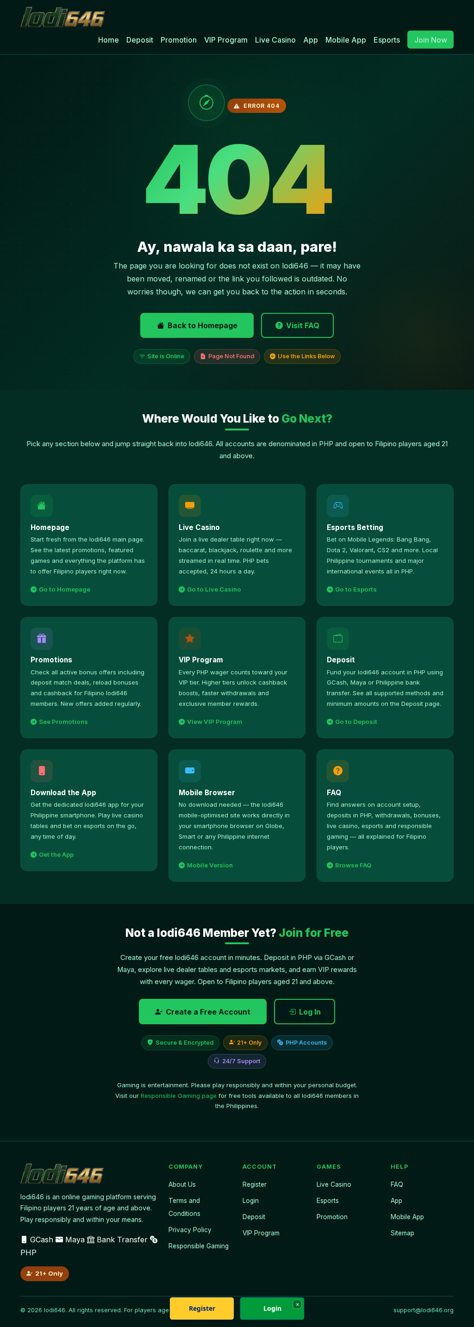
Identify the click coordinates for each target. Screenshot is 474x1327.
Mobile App (345, 39)
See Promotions (63, 721)
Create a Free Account (208, 1011)
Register (255, 1184)
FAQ (397, 1184)
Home (108, 39)
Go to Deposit (356, 721)
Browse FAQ (353, 865)
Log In (310, 1011)
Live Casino (275, 39)
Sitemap (402, 1233)
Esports (387, 39)
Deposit (139, 39)
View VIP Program (214, 721)
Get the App (56, 854)
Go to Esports (356, 589)
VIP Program (226, 39)
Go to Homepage (64, 589)
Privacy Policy (190, 1230)
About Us (182, 1184)
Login (251, 1200)
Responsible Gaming (198, 1246)
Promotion (179, 39)
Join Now (430, 39)
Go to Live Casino (214, 589)
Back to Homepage (202, 325)
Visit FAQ (302, 325)
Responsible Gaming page (179, 1095)
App (310, 39)
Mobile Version (210, 865)
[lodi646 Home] (62, 17)
